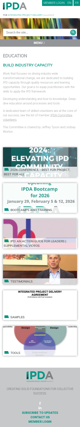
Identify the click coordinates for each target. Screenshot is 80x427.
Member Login (54, 3)
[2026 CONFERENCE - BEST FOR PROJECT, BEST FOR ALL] (40, 149)
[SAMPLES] (40, 292)
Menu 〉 (40, 43)
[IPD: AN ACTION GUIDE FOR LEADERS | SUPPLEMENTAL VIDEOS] (40, 221)
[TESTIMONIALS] (40, 256)
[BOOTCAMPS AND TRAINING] (40, 185)
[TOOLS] (40, 328)
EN (69, 3)
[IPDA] (15, 5)
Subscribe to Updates (40, 413)
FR (77, 3)
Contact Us (40, 417)
